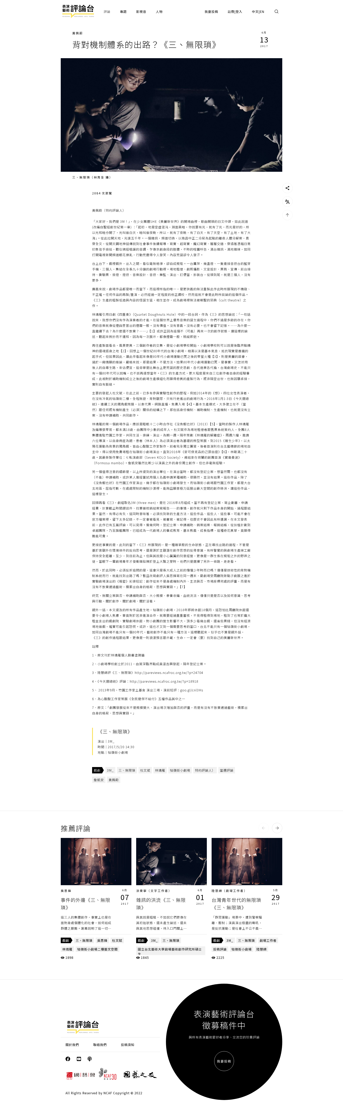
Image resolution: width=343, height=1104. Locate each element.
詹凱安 (99, 779)
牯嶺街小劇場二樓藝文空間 (97, 949)
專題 (123, 11)
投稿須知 (127, 1044)
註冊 (231, 11)
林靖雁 (160, 770)
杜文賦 (117, 940)
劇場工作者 (268, 940)
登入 (239, 11)
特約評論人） (205, 770)
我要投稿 (211, 11)
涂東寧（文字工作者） (154, 891)
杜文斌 (145, 770)
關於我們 (72, 1044)
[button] (263, 828)
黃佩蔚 (77, 33)
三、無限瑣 (127, 770)
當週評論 (226, 770)
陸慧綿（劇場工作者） (229, 891)
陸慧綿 (261, 949)
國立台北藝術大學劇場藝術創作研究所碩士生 (170, 951)
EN (262, 11)
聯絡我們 (100, 1044)
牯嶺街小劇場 (180, 770)
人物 (159, 11)
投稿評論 (220, 949)
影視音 (141, 11)
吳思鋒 (66, 891)
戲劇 (97, 770)
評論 (107, 11)
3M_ (110, 770)
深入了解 (96, 861)
